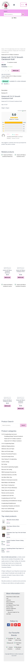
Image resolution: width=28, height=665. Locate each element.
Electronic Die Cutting (6, 469)
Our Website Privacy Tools (12, 605)
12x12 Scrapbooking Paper (7, 443)
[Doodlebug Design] (10, 639)
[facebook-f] (8, 624)
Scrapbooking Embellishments (8, 503)
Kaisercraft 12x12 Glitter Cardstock (12, 438)
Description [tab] (4, 90)
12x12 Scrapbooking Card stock (9, 434)
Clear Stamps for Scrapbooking (9, 459)
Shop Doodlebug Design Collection (9, 511)
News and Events (10, 601)
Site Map (8, 614)
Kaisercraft (7, 77)
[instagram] (12, 624)
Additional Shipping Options (8, 446)
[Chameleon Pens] (18, 643)
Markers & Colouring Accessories (9, 479)
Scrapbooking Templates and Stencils (10, 506)
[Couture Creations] (10, 648)
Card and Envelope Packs (7, 456)
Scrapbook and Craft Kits (7, 495)
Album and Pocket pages (7, 451)
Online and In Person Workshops (9, 487)
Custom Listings (5, 461)
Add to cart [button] (7, 277)
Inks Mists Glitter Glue (6, 477)
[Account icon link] (14, 4)
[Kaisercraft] (10, 642)
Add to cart (15, 70)
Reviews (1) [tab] (4, 93)
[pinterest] (15, 624)
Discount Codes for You (13, 612)
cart (7, 598)
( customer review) (12, 62)
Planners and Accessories (7, 492)
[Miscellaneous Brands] (18, 648)
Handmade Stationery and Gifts (9, 474)
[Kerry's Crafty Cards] (18, 639)
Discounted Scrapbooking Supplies (9, 466)
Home (2, 48)
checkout (8, 600)
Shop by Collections (11, 608)
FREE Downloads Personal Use (8, 472)
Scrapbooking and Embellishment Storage (11, 500)
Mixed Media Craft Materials (8, 482)
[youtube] (19, 624)
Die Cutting (4, 464)
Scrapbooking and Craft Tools (8, 498)
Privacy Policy (9, 606)
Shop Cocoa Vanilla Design (7, 508)
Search (5, 11)
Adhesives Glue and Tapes (7, 448)
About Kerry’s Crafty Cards (12, 596)
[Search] (23, 14)
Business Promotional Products (8, 453)
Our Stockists (9, 603)
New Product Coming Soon (7, 485)
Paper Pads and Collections (8, 490)
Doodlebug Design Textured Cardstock (13, 436)
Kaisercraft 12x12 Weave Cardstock (13, 440)
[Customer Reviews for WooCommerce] (24, 110)
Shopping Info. (9, 610)
